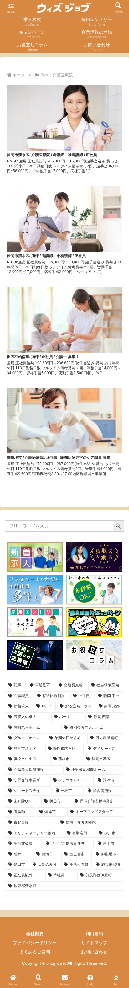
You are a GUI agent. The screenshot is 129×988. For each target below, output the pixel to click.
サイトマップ (94, 942)
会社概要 (35, 933)
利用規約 (94, 933)
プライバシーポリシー (35, 942)
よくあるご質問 (34, 951)
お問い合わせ (94, 951)
